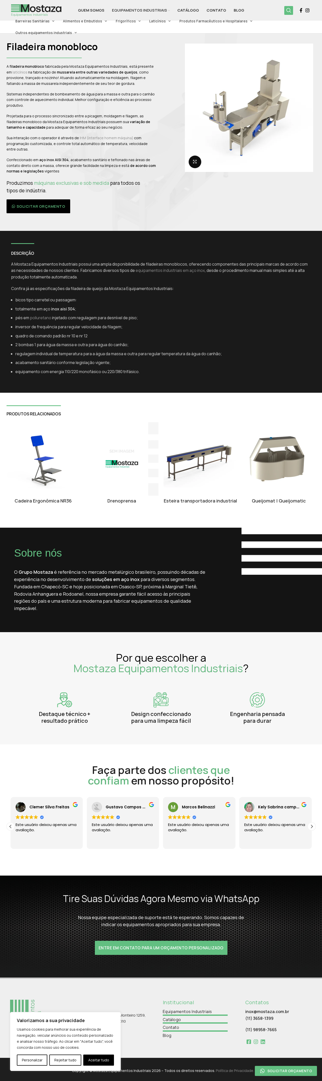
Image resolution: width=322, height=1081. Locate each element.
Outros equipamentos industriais (43, 32)
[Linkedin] (262, 1041)
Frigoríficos (126, 21)
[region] (65, 1041)
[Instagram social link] (307, 10)
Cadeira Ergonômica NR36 (43, 501)
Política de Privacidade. (235, 1070)
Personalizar (32, 1060)
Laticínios (157, 21)
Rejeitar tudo (65, 1060)
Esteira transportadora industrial (200, 501)
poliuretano (40, 317)
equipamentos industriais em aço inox (170, 270)
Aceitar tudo (98, 1060)
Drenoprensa (121, 501)
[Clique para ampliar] (195, 162)
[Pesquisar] (289, 10)
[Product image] (200, 459)
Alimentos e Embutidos (82, 21)
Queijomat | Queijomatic (279, 501)
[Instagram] (255, 1041)
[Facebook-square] (248, 1041)
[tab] (22, 251)
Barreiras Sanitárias (32, 21)
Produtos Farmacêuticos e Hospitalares (213, 21)
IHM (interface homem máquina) (106, 137)
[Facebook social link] (301, 10)
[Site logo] (36, 10)
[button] (38, 206)
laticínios (20, 72)
